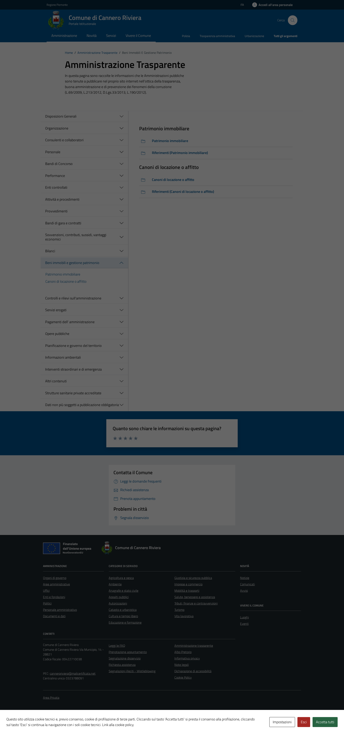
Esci (304, 722)
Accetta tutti (325, 722)
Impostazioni (282, 722)
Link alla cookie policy (118, 724)
